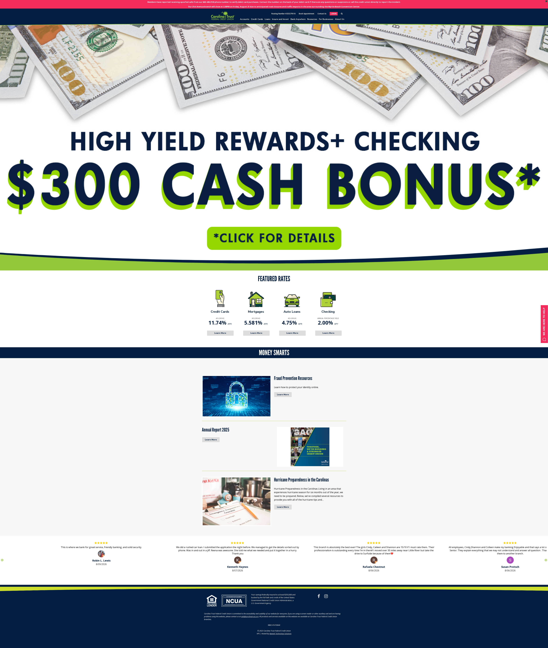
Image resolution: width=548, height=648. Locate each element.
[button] (274, 149)
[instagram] (326, 596)
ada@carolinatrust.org (249, 616)
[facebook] (319, 596)
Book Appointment (306, 13)
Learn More (283, 394)
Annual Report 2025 (215, 430)
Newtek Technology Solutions (280, 633)
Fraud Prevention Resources (293, 378)
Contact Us (322, 13)
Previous (2, 560)
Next (545, 560)
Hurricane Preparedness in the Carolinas (301, 480)
